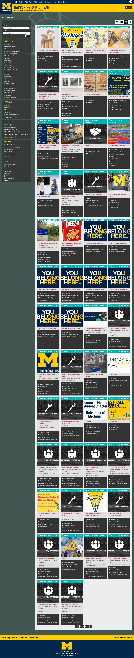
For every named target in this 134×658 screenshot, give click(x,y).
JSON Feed (8, 176)
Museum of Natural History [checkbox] (12, 154)
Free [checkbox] (7, 105)
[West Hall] (48, 231)
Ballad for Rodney (67, 94)
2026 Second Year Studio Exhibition (48, 50)
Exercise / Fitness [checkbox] (10, 83)
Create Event (62, 2)
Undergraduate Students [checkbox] (12, 114)
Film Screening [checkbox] (9, 67)
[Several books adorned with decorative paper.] (119, 38)
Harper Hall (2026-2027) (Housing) (48, 468)
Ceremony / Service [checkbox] (10, 97)
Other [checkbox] (7, 58)
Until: (5, 30)
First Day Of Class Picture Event (94, 243)
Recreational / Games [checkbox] (11, 79)
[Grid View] (126, 22)
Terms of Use (15, 638)
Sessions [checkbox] (8, 107)
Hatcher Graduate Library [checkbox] (12, 147)
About (4, 638)
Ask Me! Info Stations (68, 50)
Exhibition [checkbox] (8, 44)
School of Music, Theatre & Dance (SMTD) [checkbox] (16, 134)
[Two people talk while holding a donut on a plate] (48, 185)
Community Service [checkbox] (10, 90)
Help (8, 638)
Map (54, 2)
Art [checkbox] (6, 110)
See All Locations (11, 157)
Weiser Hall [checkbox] (9, 149)
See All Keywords (11, 117)
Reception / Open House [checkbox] (12, 69)
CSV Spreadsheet (9, 178)
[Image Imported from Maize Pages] (119, 363)
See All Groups (10, 137)
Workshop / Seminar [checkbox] (11, 46)
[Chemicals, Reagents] (72, 134)
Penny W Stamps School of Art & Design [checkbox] (16, 132)
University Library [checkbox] (10, 127)
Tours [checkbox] (7, 74)
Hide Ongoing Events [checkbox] (10, 164)
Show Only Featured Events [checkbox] (12, 167)
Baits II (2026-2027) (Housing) (93, 558)
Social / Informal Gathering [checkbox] (12, 56)
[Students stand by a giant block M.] (119, 183)
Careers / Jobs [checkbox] (9, 63)
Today (21, 2)
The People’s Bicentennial (93, 94)
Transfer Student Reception (93, 514)
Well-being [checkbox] (8, 60)
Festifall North (114, 421)
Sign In (130, 8)
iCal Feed (7, 173)
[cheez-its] (72, 231)
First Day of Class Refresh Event (95, 289)
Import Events (34, 638)
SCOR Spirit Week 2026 (115, 514)
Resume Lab (89, 146)
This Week (28, 2)
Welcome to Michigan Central (118, 146)
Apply (27, 36)
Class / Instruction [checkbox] (10, 88)
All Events (47, 2)
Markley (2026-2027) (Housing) (118, 328)
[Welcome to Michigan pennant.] (72, 38)
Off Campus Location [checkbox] (11, 144)
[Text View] (121, 22)
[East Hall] (95, 363)
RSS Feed (8, 171)
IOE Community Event (44, 197)
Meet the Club (113, 374)
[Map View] (130, 22)
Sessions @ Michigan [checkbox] (11, 125)
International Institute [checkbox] (11, 129)
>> (91, 627)
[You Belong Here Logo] (95, 278)
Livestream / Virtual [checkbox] (10, 86)
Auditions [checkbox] (8, 95)
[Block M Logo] (48, 363)
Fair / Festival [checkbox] (9, 76)
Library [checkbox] (7, 112)
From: (5, 26)
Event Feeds (24, 638)
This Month (38, 2)
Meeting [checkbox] (7, 81)
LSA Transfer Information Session (95, 328)
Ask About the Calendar (124, 638)
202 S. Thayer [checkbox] (9, 151)
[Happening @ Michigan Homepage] (6, 13)
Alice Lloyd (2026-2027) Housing (118, 558)
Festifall (88, 421)
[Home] (16, 2)
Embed (7, 180)
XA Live (64, 558)
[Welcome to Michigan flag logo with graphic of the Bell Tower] (95, 502)
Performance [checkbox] (9, 49)
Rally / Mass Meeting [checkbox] (10, 93)
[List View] (117, 22)
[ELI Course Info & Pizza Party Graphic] (48, 502)
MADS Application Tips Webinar (94, 194)
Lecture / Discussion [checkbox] (11, 53)
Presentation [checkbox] (9, 72)
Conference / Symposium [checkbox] (12, 51)
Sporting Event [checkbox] (9, 65)
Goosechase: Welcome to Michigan (119, 97)
